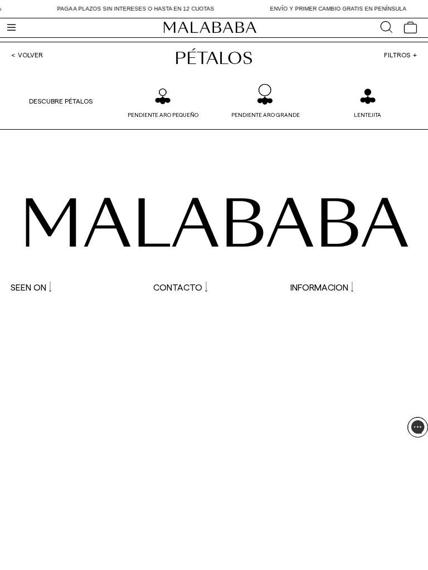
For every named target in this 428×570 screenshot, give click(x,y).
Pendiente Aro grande (265, 114)
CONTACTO (177, 287)
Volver (30, 54)
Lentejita (367, 114)
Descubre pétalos (61, 101)
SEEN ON (28, 287)
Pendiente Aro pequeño (163, 114)
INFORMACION (319, 287)
